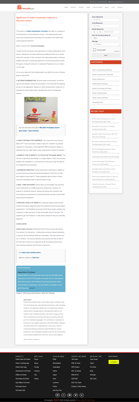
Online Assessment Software (32, 293)
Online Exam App (21, 367)
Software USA (20, 390)
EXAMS (88, 7)
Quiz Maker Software (23, 382)
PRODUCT (73, 7)
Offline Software (21, 375)
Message (95, 41)
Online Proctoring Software (101, 88)
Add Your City (57, 390)
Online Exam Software (100, 84)
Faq (35, 375)
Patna (55, 386)
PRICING (81, 7)
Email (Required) (97, 23)
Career (36, 379)
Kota (54, 379)
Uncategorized (97, 102)
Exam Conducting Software (102, 70)
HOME (66, 7)
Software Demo (21, 386)
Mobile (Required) (97, 29)
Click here (35, 258)
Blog (91, 371)
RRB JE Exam (75, 363)
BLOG (113, 7)
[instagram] (63, 395)
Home (36, 359)
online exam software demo (31, 252)
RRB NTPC (75, 375)
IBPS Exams (75, 367)
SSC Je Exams (76, 371)
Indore (55, 371)
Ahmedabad (57, 363)
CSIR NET (74, 379)
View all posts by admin (32, 339)
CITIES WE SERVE (97, 7)
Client (92, 363)
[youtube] (69, 395)
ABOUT (107, 7)
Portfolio (93, 367)
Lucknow (56, 382)
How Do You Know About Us (101, 35)
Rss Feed (93, 379)
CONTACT (120, 7)
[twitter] (76, 395)
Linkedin (32, 288)
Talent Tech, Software (48, 293)
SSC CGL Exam (76, 382)
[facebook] (57, 395)
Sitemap (93, 375)
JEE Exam (74, 359)
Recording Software (22, 379)
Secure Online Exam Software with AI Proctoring (105, 156)
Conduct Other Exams (78, 386)
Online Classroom (98, 79)
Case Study (94, 359)
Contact (37, 371)
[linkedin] (82, 395)
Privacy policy (80, 400)
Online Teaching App (99, 93)
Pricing (36, 367)
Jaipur (55, 375)
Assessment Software (23, 371)
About (36, 363)
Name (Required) (97, 17)
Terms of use (91, 400)
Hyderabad (56, 367)
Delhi (54, 359)
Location (114, 362)
